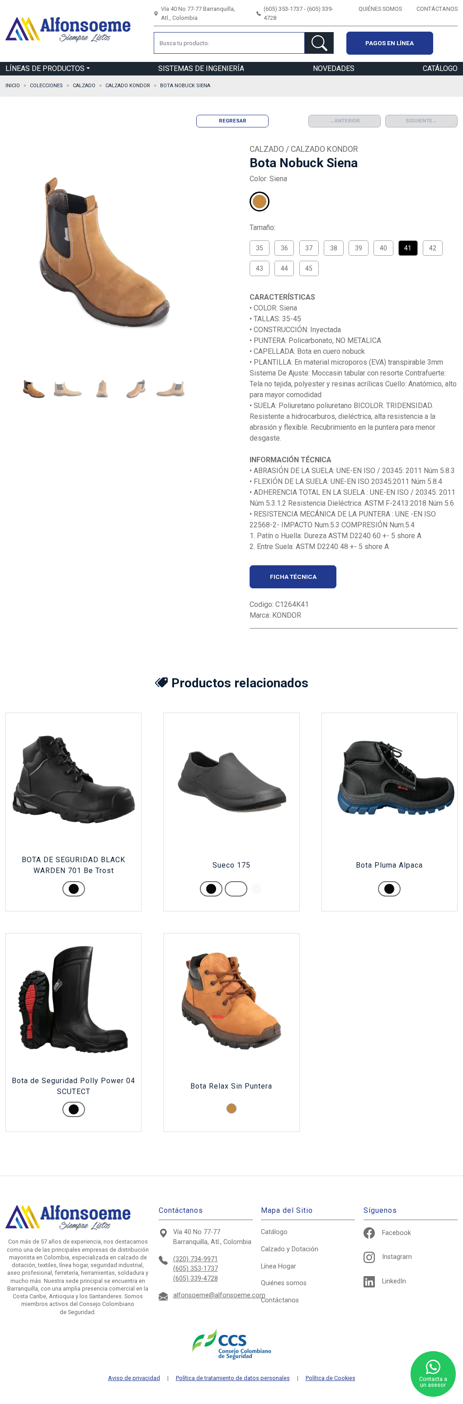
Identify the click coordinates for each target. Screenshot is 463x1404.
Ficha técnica (293, 576)
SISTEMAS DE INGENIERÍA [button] (201, 68)
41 (407, 248)
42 (432, 248)
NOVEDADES (333, 68)
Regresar (232, 121)
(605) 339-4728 (195, 1278)
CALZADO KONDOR (127, 86)
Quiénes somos (284, 1283)
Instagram (397, 1257)
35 (259, 248)
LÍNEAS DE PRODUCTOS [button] (45, 68)
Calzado (289, 1249)
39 (358, 248)
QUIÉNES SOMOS (380, 8)
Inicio (12, 86)
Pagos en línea (389, 43)
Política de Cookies (330, 1378)
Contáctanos (280, 1300)
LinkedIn (394, 1281)
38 (333, 248)
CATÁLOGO (440, 68)
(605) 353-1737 (195, 1269)
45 (308, 268)
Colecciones (46, 86)
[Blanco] (256, 889)
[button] (33, 389)
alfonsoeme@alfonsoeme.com (219, 1295)
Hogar (278, 1266)
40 (383, 248)
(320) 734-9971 (195, 1259)
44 (284, 268)
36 (284, 248)
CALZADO (84, 86)
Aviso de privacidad (134, 1378)
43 (259, 268)
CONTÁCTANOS (437, 8)
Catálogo (274, 1232)
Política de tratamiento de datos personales (233, 1378)
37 (308, 248)
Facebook (396, 1233)
